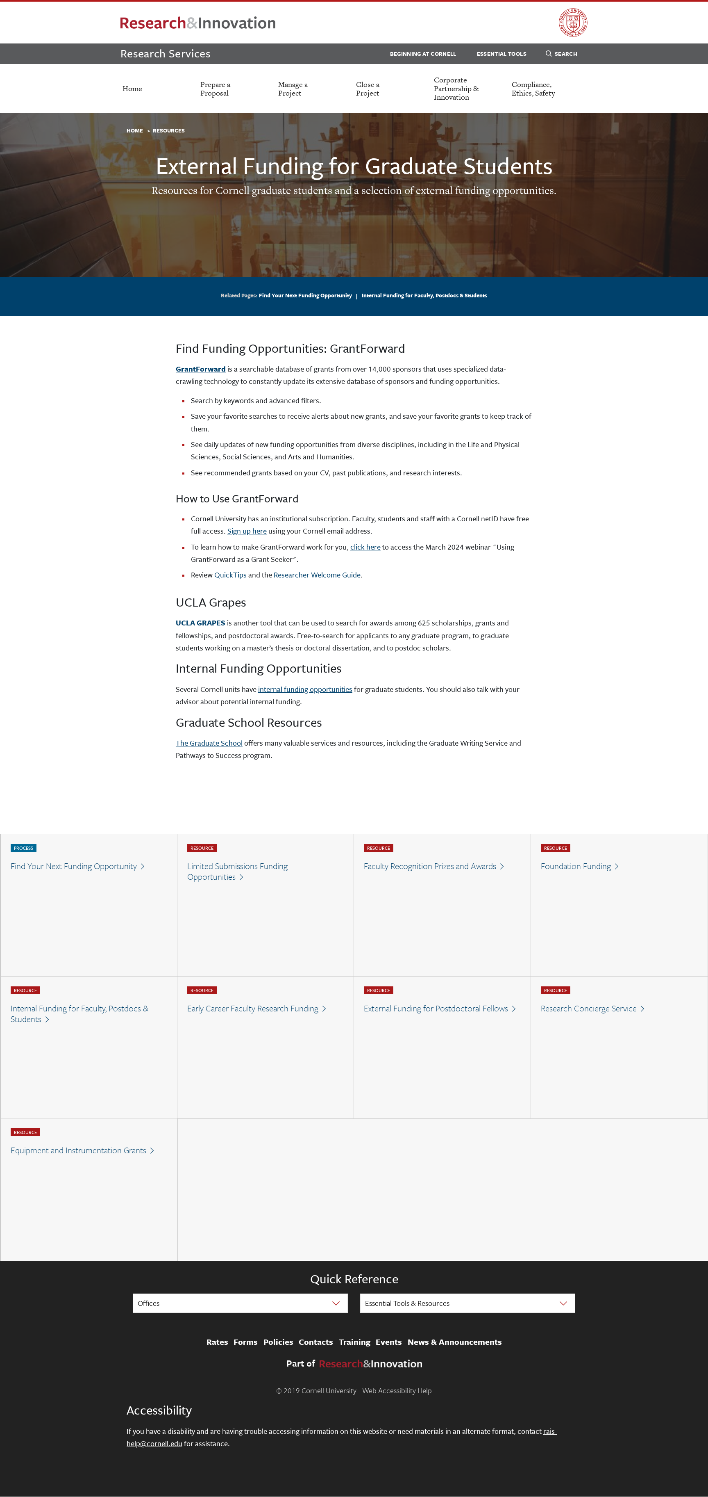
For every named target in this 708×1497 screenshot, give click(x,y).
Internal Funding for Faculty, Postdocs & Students (424, 295)
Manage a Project (293, 88)
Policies (278, 1342)
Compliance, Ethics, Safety (533, 88)
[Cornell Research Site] (197, 22)
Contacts (316, 1342)
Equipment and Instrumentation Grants (78, 1150)
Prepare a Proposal (215, 88)
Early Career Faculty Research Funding (252, 1008)
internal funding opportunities (305, 689)
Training (354, 1342)
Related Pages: (239, 295)
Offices (148, 1303)
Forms (246, 1342)
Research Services (165, 53)
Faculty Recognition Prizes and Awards (430, 865)
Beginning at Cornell (423, 54)
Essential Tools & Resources (407, 1303)
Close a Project (367, 88)
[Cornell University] (573, 22)
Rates (217, 1342)
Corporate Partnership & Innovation (456, 88)
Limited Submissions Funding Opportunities (237, 871)
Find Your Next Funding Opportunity (305, 295)
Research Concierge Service (589, 1008)
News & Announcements (455, 1342)
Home (132, 88)
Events (389, 1342)
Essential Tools (501, 54)
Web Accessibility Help (397, 1390)
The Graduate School (209, 742)
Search (566, 54)
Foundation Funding (576, 865)
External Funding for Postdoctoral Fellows (436, 1008)
